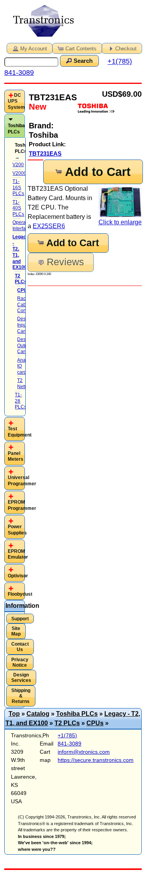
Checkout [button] (126, 48)
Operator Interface (21, 225)
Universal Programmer (22, 480)
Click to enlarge (120, 222)
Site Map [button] (16, 631)
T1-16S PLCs (18, 187)
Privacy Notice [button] (19, 662)
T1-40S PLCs (18, 208)
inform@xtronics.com (84, 752)
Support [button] (20, 618)
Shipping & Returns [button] (20, 696)
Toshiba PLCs (16, 129)
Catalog (37, 713)
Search (83, 61)
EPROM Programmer (22, 505)
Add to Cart (97, 172)
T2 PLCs (67, 723)
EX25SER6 (49, 226)
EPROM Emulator (18, 554)
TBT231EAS (45, 153)
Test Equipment (20, 432)
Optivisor (18, 576)
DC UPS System (16, 101)
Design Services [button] (21, 677)
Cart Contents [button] (81, 48)
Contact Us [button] (20, 646)
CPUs (95, 723)
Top (14, 713)
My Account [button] (33, 48)
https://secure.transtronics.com (96, 760)
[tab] (14, 102)
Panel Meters (15, 456)
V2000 (19, 173)
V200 (18, 164)
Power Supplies (17, 530)
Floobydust (20, 594)
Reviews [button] (65, 262)
